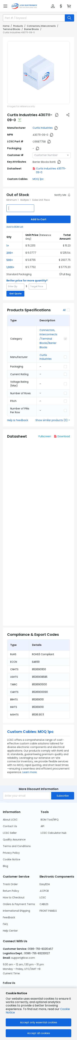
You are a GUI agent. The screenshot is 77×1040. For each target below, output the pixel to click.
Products (18, 25)
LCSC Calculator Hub (53, 833)
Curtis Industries (43, 128)
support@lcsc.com (23, 958)
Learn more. (29, 772)
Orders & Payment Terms (19, 904)
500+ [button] (9, 260)
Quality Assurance (14, 839)
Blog (5, 866)
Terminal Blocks (11, 29)
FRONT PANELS (48, 911)
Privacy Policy (11, 853)
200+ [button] (9, 253)
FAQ (5, 924)
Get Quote (15, 293)
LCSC (43, 897)
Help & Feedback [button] (17, 420)
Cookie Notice (11, 859)
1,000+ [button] (10, 267)
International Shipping (16, 911)
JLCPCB (44, 891)
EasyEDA (45, 884)
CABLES (44, 904)
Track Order (10, 884)
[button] (5, 6)
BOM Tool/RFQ (50, 819)
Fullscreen (44, 436)
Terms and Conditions (17, 846)
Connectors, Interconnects (41, 25)
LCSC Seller (10, 833)
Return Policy (11, 891)
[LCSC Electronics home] (24, 6)
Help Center (10, 930)
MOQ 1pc (38, 179)
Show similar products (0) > (52, 420)
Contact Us (10, 826)
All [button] (64, 310)
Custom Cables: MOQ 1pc (30, 731)
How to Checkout (14, 897)
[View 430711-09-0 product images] (38, 72)
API (42, 826)
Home (6, 25)
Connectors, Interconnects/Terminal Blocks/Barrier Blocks (48, 338)
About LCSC (10, 819)
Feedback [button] (9, 917)
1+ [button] (7, 246)
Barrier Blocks (31, 29)
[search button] (69, 18)
